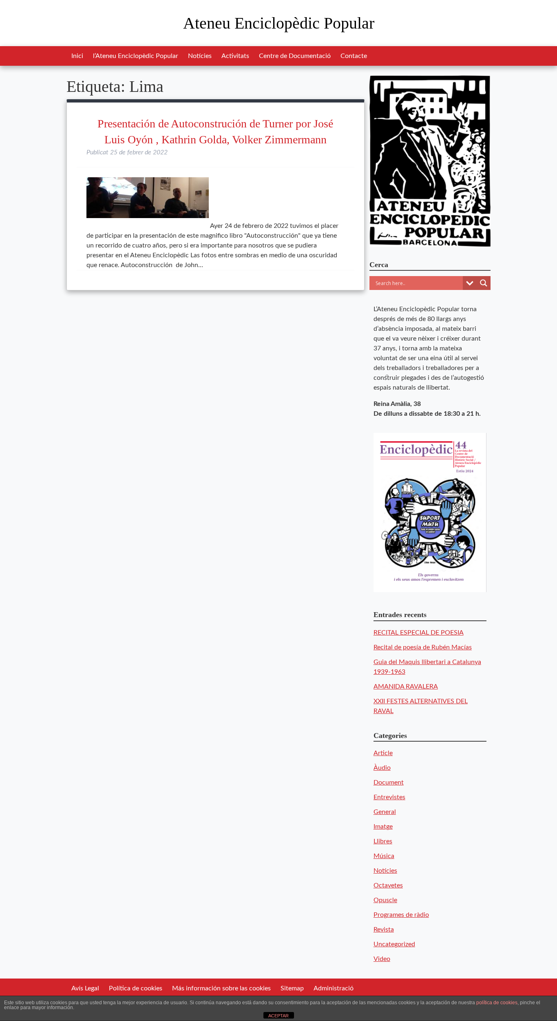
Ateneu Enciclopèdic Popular (278, 23)
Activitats (235, 56)
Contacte (353, 56)
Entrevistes (389, 797)
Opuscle (385, 900)
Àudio (382, 768)
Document (389, 782)
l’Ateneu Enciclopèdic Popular (135, 56)
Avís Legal (85, 988)
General (385, 812)
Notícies (200, 56)
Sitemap (292, 988)
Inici (77, 56)
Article (383, 753)
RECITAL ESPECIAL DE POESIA (419, 632)
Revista (384, 929)
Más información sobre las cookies (221, 988)
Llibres (383, 841)
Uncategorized (394, 944)
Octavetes (388, 885)
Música (384, 856)
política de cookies (496, 1002)
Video (382, 959)
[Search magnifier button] (484, 283)
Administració (334, 988)
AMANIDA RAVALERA (406, 686)
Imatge (383, 826)
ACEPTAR (278, 1015)
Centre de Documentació (295, 56)
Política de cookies (135, 988)
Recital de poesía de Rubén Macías (423, 647)
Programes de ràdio (401, 915)
